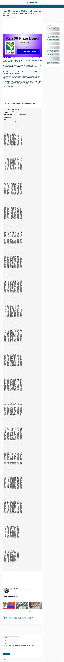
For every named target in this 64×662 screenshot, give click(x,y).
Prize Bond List (12, 659)
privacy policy (56, 659)
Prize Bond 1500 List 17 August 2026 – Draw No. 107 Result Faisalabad (52, 28)
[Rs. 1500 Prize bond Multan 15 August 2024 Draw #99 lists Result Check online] (9, 605)
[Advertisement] (22, 27)
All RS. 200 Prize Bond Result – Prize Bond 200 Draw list (52, 51)
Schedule (26, 6)
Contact (47, 659)
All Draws (19, 6)
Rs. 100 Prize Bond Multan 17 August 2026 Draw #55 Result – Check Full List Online (22, 610)
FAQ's (60, 659)
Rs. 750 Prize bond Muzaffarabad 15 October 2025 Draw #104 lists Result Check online (18, 618)
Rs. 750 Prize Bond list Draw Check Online (51, 43)
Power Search (32, 6)
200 (4, 616)
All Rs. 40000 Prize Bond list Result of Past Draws (51, 54)
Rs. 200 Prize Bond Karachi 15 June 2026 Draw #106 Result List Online (52, 47)
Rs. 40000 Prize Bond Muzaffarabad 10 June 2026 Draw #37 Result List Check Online (52, 58)
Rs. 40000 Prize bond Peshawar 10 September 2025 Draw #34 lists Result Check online (18, 617)
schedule (29, 67)
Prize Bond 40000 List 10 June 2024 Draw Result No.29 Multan (35, 610)
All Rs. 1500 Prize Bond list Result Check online (51, 37)
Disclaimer (51, 659)
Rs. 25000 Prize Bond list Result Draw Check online (52, 63)
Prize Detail (45, 6)
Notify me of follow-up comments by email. (12, 648)
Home (15, 6)
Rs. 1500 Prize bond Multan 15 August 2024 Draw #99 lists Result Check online (8, 610)
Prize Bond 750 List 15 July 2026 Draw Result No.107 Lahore (52, 40)
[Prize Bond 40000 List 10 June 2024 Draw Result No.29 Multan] (35, 605)
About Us (43, 659)
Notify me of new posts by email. (10, 650)
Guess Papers (38, 6)
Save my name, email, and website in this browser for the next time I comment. (19, 645)
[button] (49, 6)
